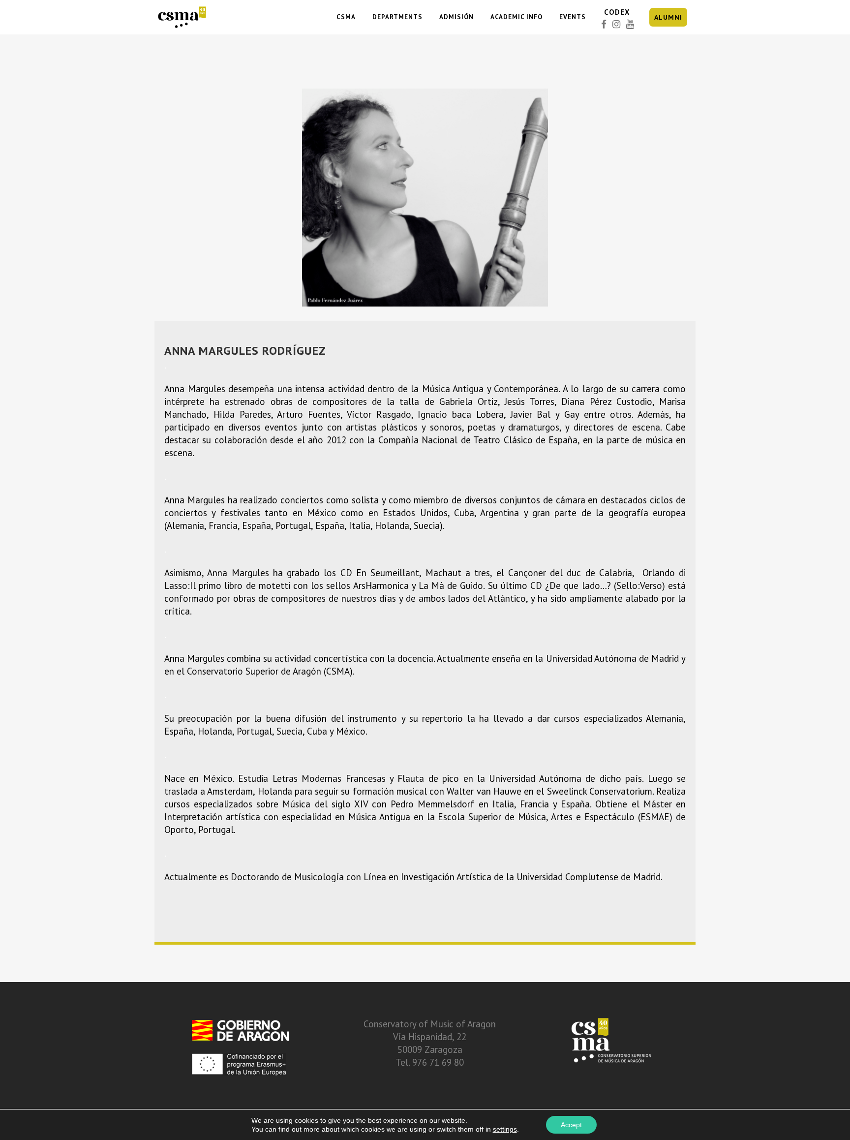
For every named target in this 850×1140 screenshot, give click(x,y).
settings (505, 1129)
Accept (571, 1125)
